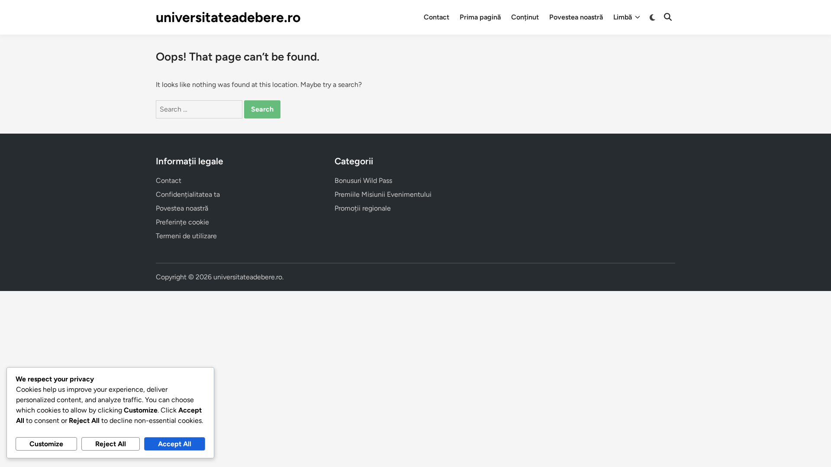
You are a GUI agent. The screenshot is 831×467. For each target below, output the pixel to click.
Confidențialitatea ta (188, 194)
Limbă (622, 17)
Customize (46, 444)
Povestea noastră (576, 17)
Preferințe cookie (182, 222)
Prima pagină (480, 17)
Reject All (110, 444)
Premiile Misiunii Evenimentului (383, 194)
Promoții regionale (363, 208)
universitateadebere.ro (228, 17)
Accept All (174, 444)
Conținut (525, 17)
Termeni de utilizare (186, 236)
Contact (436, 17)
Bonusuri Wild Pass (363, 180)
